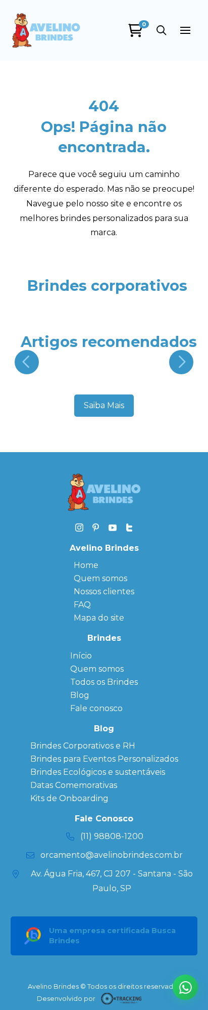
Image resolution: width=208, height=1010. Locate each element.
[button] (161, 30)
